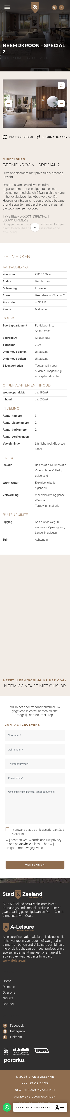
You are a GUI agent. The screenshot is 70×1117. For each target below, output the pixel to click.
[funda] (41, 1050)
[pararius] (14, 1060)
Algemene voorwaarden (35, 1096)
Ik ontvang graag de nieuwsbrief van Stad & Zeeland (38, 832)
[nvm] (6, 1051)
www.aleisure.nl (14, 960)
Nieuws (8, 998)
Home (7, 981)
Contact (8, 1004)
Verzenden (35, 864)
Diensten (9, 986)
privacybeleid (24, 844)
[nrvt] (21, 1051)
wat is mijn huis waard (33, 1107)
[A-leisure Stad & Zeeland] (35, 927)
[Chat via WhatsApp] (7, 1107)
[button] (8, 103)
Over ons (9, 992)
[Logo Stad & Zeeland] (35, 7)
